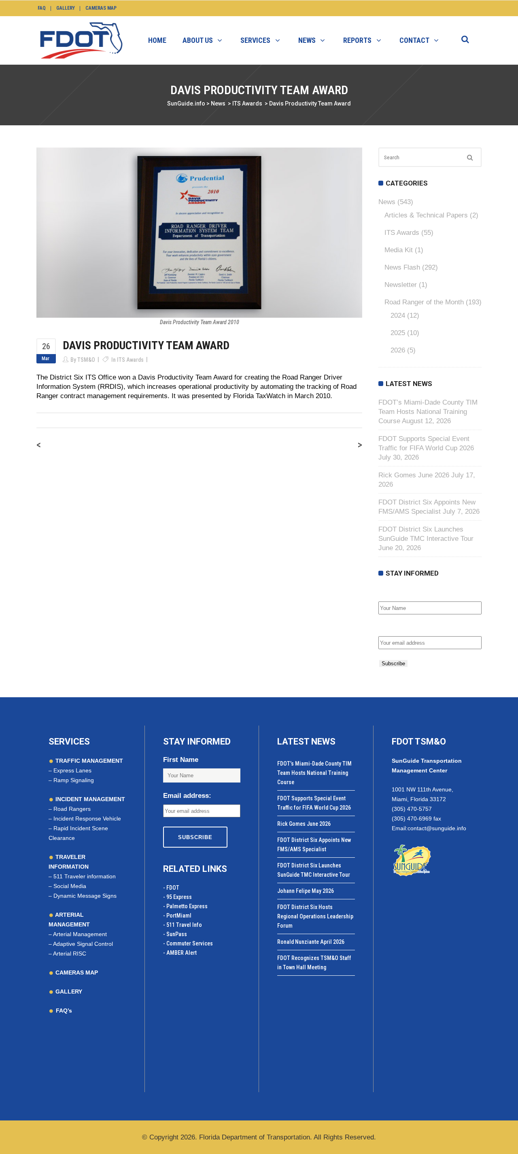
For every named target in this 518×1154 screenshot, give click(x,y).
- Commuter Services (188, 943)
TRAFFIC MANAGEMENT (88, 760)
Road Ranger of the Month (424, 302)
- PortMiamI (177, 915)
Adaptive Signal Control (83, 944)
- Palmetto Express (185, 906)
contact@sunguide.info (437, 828)
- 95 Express (177, 897)
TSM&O (86, 360)
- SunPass (175, 934)
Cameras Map (101, 8)
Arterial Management (80, 934)
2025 (398, 333)
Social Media (69, 886)
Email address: (402, 627)
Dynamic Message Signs (85, 895)
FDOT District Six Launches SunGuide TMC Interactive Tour (313, 870)
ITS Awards (247, 103)
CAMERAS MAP (76, 972)
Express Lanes (72, 770)
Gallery (65, 8)
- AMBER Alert (180, 952)
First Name (396, 593)
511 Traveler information (84, 876)
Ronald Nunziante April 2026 (310, 942)
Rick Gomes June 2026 (413, 475)
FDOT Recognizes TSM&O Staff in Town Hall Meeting (314, 962)
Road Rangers (72, 809)
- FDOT (171, 887)
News (218, 103)
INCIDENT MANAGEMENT (89, 799)
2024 (398, 315)
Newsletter (400, 285)
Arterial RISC (69, 953)
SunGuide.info (186, 103)
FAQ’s (64, 1010)
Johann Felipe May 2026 (305, 891)
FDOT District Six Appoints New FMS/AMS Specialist (314, 844)
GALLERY (68, 991)
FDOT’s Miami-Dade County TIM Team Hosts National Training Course (428, 412)
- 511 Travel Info (182, 925)
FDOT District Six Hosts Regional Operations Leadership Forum (315, 916)
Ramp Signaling (73, 780)
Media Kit (398, 250)
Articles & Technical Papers (426, 215)
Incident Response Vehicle (87, 818)
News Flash (402, 267)
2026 (398, 350)
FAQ (42, 8)
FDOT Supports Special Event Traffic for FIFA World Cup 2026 (314, 803)
